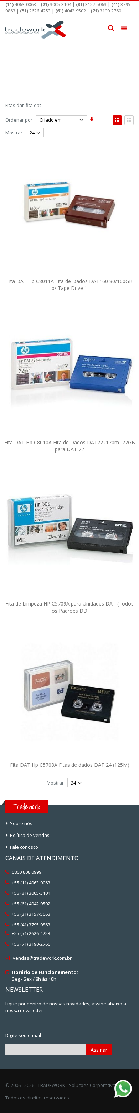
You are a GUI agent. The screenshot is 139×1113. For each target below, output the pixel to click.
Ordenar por (18, 120)
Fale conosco (24, 847)
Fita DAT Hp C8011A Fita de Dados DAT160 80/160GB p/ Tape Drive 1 (69, 285)
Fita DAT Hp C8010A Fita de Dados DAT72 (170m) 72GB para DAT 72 (69, 446)
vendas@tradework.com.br (42, 958)
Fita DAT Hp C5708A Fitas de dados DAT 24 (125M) (69, 764)
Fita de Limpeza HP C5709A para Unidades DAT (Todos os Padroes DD (69, 607)
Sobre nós (21, 823)
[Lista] (129, 120)
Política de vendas (30, 835)
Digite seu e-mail (23, 1035)
